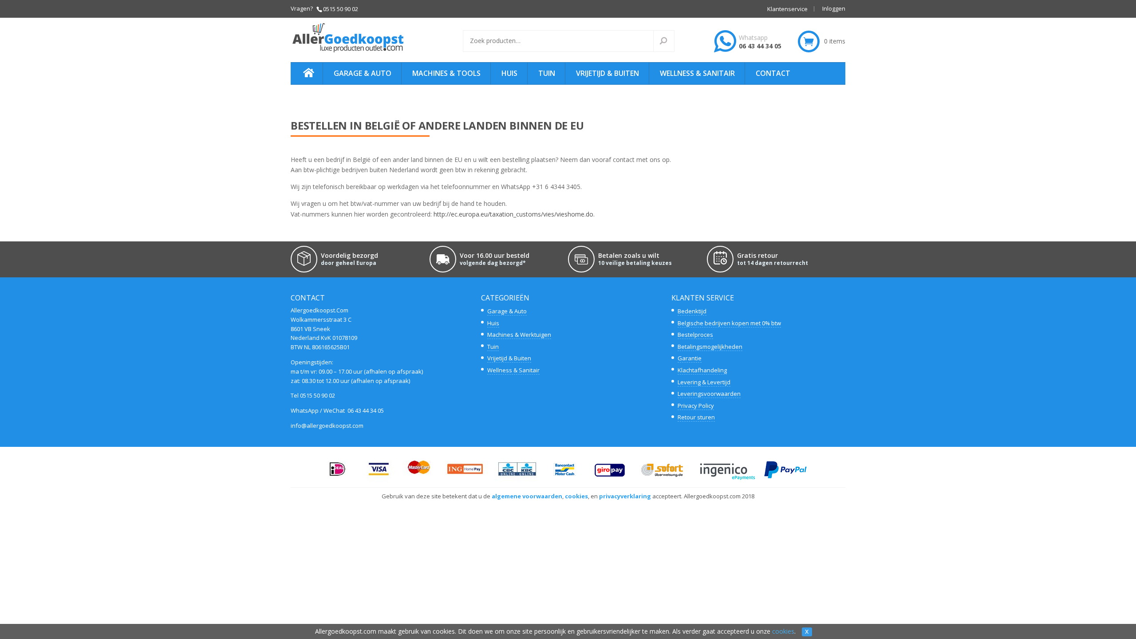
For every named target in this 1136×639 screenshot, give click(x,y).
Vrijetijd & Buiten (607, 73)
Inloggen (833, 9)
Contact (773, 73)
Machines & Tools (446, 73)
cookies (783, 631)
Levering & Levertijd (704, 382)
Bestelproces (695, 335)
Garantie (690, 358)
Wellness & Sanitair (697, 73)
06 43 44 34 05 (760, 46)
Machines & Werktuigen (519, 335)
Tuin (546, 73)
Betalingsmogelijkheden (710, 347)
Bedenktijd (692, 311)
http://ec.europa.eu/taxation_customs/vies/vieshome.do (513, 214)
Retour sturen (696, 417)
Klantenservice (787, 9)
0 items (834, 41)
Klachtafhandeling (702, 370)
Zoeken (668, 41)
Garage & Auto (362, 73)
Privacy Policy (696, 406)
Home (305, 73)
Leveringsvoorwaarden (709, 394)
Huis (509, 73)
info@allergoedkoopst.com (327, 426)
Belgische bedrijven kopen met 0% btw (729, 323)
